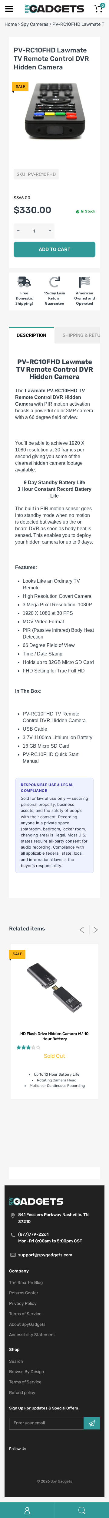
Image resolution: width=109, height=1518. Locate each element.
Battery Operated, (36, 1116)
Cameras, (66, 1116)
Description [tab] (31, 335)
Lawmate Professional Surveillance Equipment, (55, 1138)
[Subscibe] (92, 1423)
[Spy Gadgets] (54, 8)
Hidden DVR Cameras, (44, 1131)
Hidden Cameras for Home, (65, 1124)
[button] (28, 1047)
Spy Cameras (34, 24)
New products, (62, 1145)
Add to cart (55, 249)
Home (11, 24)
